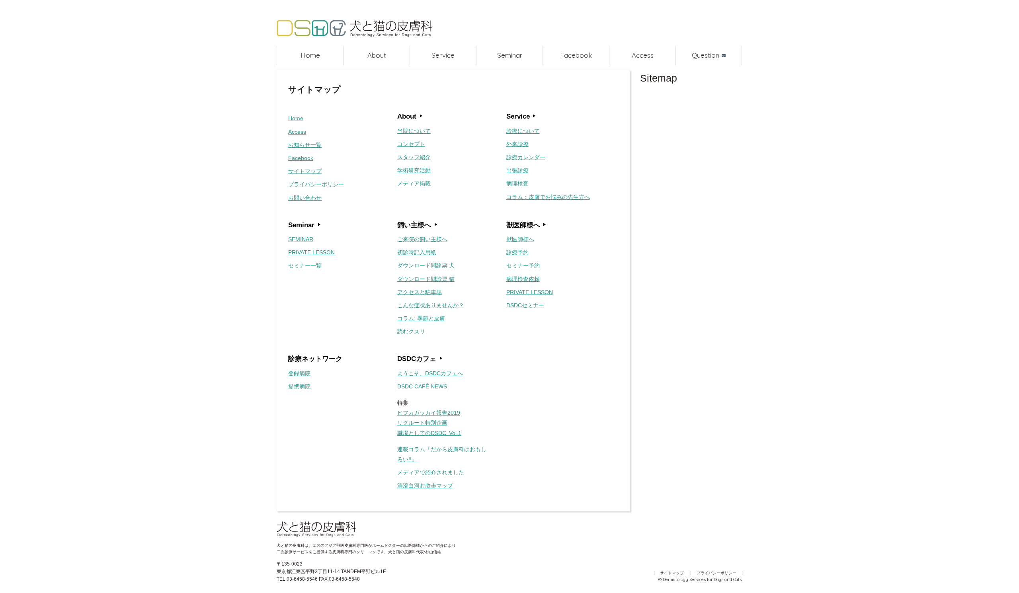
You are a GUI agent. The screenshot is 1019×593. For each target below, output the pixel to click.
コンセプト (411, 144)
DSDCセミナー (525, 305)
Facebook (576, 55)
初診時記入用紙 (416, 252)
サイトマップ (305, 171)
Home (310, 55)
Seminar (509, 55)
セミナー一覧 (305, 265)
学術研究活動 (414, 170)
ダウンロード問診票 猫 (426, 279)
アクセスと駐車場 (419, 292)
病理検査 (517, 183)
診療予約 (517, 252)
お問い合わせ (305, 198)
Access (643, 55)
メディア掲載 (414, 183)
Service (443, 55)
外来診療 (517, 144)
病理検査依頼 (523, 279)
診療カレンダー (525, 157)
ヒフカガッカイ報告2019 (428, 413)
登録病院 (299, 373)
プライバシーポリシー (316, 184)
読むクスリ (411, 331)
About (376, 55)
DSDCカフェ (416, 359)
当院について (414, 131)
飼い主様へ (414, 225)
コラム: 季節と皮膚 (421, 318)
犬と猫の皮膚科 (354, 29)
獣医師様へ (523, 225)
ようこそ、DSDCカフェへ (430, 373)
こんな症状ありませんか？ (430, 305)
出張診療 (517, 170)
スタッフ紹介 (414, 157)
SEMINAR (300, 239)
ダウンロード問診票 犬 (426, 265)
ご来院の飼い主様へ (422, 239)
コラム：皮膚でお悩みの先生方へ (548, 197)
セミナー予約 (523, 265)
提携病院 (299, 386)
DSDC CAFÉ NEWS (422, 386)
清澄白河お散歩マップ (425, 485)
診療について (523, 131)
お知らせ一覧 (305, 145)
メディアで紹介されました (430, 472)
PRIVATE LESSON (311, 252)
